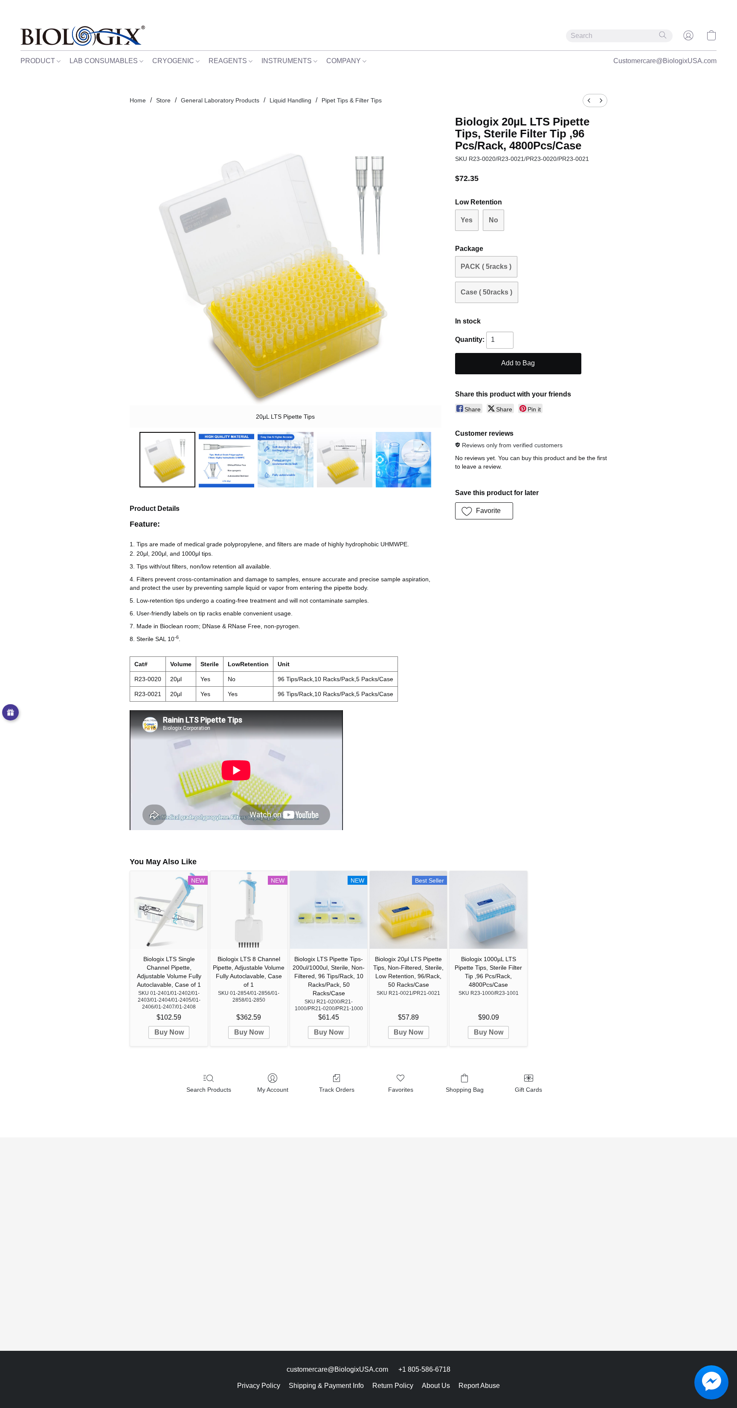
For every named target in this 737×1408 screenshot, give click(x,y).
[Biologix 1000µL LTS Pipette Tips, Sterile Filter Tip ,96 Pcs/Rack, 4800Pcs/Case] (488, 909)
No (493, 220)
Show (10, 712)
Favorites (400, 1089)
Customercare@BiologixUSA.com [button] (665, 60)
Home (138, 100)
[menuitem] (589, 100)
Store (163, 100)
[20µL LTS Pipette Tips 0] (167, 459)
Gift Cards (528, 1089)
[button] (82, 35)
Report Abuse (479, 1385)
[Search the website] (662, 35)
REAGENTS (229, 60)
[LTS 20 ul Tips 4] (403, 459)
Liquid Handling (290, 100)
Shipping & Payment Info (326, 1385)
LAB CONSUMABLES (104, 60)
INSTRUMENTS (287, 60)
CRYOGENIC (174, 60)
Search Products (208, 1089)
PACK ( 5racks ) (486, 266)
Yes (467, 220)
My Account (272, 1089)
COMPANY (344, 60)
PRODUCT (38, 60)
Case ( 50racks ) (486, 292)
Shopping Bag (465, 1089)
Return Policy (392, 1385)
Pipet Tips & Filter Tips (352, 100)
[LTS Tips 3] (344, 459)
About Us (436, 1385)
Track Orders (336, 1089)
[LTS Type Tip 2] (285, 459)
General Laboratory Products (220, 100)
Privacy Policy (258, 1385)
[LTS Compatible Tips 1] (226, 459)
